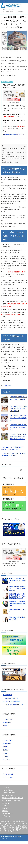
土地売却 (5, 728)
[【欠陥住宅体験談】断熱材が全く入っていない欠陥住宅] (4, 404)
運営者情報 (5, 806)
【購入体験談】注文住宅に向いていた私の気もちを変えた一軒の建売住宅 (18, 411)
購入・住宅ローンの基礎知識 (11, 704)
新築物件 (5, 752)
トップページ (6, 790)
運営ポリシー (6, 808)
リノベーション (7, 780)
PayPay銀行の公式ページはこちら (14, 137)
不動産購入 (8, 388)
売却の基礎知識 (7, 697)
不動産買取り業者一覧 (11, 701)
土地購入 (5, 749)
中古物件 (5, 756)
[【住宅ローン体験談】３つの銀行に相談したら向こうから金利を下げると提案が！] (4, 442)
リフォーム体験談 (8, 776)
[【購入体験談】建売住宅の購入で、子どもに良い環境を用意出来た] (4, 423)
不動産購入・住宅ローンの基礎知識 (12, 800)
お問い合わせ (6, 818)
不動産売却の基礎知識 (8, 795)
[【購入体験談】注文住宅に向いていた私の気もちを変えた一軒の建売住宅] (4, 414)
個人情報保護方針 (7, 816)
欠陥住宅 (5, 759)
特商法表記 (5, 811)
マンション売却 (7, 722)
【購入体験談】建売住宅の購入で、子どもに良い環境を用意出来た (18, 420)
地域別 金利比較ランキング (10, 164)
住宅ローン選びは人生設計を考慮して (13, 159)
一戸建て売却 (7, 725)
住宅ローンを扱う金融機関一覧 (14, 707)
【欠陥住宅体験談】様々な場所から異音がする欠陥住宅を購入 (18, 430)
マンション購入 (7, 743)
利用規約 (5, 813)
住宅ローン (6, 762)
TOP (8, 9)
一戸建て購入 (7, 746)
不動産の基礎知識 (7, 792)
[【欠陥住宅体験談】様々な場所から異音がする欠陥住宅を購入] (4, 432)
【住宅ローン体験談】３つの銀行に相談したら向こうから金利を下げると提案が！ (18, 439)
